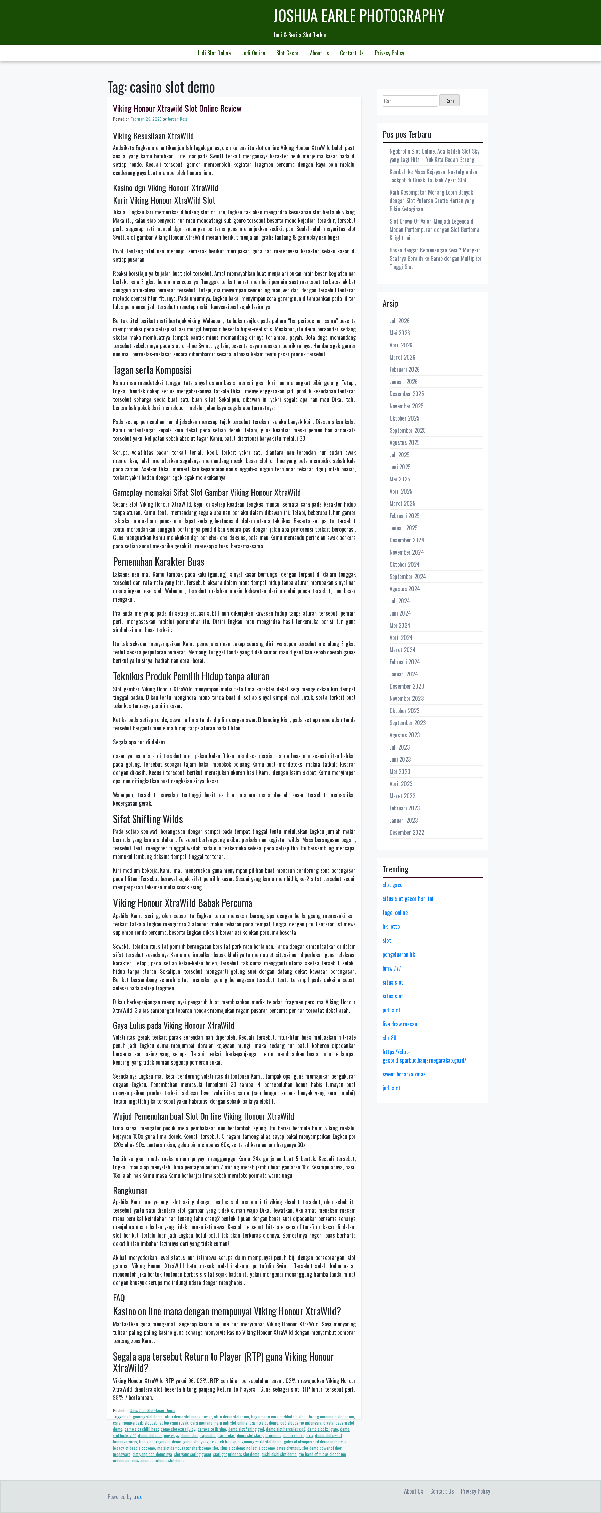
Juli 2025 (400, 454)
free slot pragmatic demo (160, 1441)
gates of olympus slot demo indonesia (315, 1441)
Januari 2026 (404, 381)
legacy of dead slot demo (134, 1448)
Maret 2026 (402, 357)
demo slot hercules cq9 (285, 1429)
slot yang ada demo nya (152, 1454)
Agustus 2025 (405, 442)
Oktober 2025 (404, 418)
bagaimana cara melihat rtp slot (278, 1416)
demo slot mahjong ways (158, 1435)
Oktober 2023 (404, 710)
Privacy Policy (389, 53)
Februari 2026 (405, 369)
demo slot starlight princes (259, 1435)
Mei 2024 (400, 625)
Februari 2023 (405, 808)
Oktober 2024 (405, 564)
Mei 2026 (400, 333)
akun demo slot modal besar (188, 1416)
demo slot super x (298, 1435)
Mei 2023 (400, 771)
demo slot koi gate (322, 1429)
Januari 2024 (404, 674)
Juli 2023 (400, 747)
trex (137, 1496)
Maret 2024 (403, 649)
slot (387, 940)
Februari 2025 (405, 515)
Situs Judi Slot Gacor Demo (152, 1410)
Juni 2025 (400, 467)
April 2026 (401, 345)
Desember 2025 (407, 394)
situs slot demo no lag (238, 1448)
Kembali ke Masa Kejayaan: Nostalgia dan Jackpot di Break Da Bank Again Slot (433, 175)
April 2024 (401, 637)
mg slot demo (168, 1448)
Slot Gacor (287, 53)
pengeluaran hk (399, 954)
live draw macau (400, 1024)
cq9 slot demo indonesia (300, 1423)
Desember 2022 (407, 832)
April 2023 (401, 783)
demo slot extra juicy (178, 1429)
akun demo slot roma (231, 1416)
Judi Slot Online (214, 53)
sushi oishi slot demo (279, 1454)
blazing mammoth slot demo (330, 1416)
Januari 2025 (404, 528)
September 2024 (408, 576)
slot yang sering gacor (192, 1454)
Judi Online (253, 53)
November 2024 (407, 552)
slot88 (389, 1038)
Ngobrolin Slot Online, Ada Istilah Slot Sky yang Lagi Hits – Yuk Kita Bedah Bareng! (434, 155)
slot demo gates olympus (279, 1448)
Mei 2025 (400, 479)
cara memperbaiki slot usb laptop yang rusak (150, 1423)
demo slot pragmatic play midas (208, 1435)
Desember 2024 (407, 540)
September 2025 (408, 430)
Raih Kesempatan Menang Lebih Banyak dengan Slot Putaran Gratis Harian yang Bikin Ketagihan (432, 200)
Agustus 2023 (405, 735)
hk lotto (391, 926)
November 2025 (407, 406)
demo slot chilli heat (142, 1429)
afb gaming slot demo (145, 1416)
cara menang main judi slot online (219, 1423)
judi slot (391, 1010)
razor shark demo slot (200, 1448)
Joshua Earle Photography (359, 15)
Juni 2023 (400, 759)
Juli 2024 (400, 601)
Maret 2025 (402, 503)
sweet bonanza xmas (404, 1074)
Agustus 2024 (405, 589)
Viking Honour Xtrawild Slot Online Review (177, 108)
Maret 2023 (402, 796)
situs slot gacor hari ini (408, 898)
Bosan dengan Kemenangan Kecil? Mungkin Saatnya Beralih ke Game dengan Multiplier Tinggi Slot (436, 258)
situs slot (393, 982)
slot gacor (393, 884)
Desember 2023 (407, 686)
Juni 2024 (400, 613)
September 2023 (408, 723)
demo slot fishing (212, 1429)
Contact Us (352, 53)
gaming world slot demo (262, 1441)
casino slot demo (264, 1423)
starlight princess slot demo (236, 1454)
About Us (319, 53)
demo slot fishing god (246, 1429)
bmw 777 (392, 968)
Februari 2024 (405, 662)
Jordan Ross (178, 119)
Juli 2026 (400, 320)
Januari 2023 (404, 820)
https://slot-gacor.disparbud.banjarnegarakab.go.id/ (424, 1056)
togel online (395, 912)
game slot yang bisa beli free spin (211, 1441)
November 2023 (407, 698)
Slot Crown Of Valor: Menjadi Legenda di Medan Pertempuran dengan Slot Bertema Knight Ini (434, 229)
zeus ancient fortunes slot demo (158, 1460)
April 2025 (401, 491)
